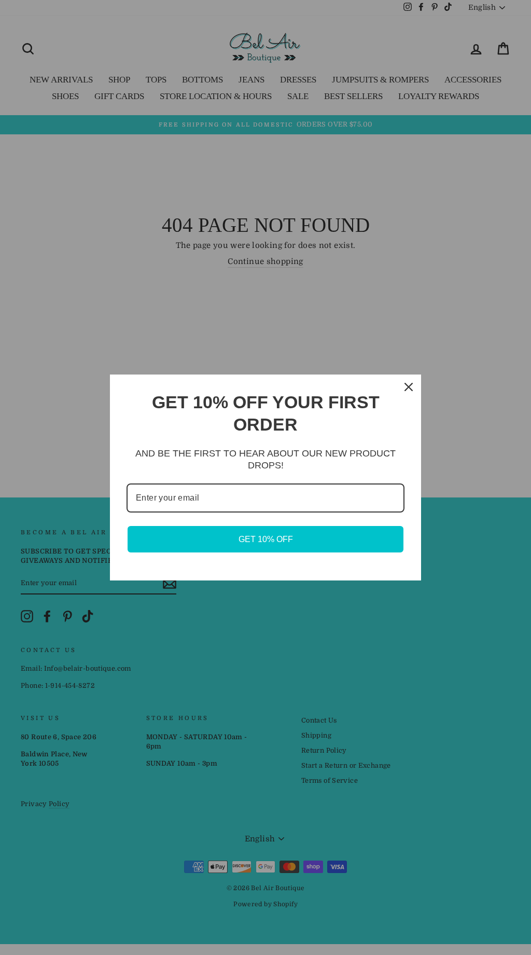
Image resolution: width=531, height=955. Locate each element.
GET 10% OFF (266, 539)
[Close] (408, 387)
